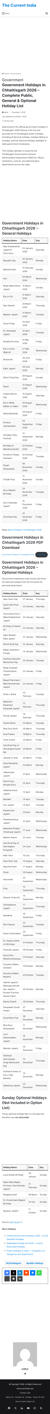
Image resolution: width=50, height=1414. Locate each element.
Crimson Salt (25, 1393)
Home (6, 74)
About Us (10, 1397)
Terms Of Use (38, 1397)
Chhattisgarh (14, 1263)
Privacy (28, 1397)
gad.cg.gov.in (16, 1222)
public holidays (35, 1263)
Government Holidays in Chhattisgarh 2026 (18, 555)
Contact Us (19, 1397)
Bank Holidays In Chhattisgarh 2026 (24, 530)
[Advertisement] (25, 44)
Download (41, 555)
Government (16, 74)
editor (6, 112)
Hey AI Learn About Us (25, 1401)
